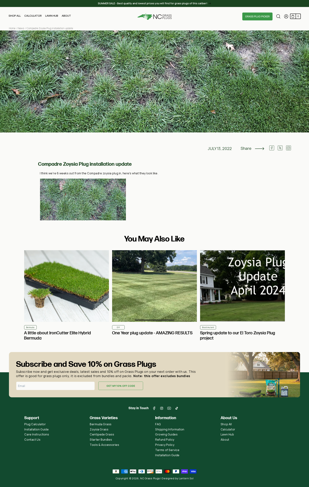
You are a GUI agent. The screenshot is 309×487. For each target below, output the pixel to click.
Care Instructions (36, 434)
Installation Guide (36, 429)
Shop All (226, 424)
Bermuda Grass (101, 424)
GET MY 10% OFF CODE (120, 385)
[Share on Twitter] (280, 149)
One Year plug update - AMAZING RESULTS (152, 333)
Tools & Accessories (104, 445)
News (21, 28)
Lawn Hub (227, 434)
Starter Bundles (101, 440)
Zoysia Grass (99, 429)
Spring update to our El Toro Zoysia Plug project (237, 335)
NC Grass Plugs (150, 478)
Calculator (228, 429)
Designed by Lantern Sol (177, 478)
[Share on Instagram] (288, 149)
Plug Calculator (35, 424)
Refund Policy (164, 440)
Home (12, 28)
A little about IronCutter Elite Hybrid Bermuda (57, 335)
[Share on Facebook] (271, 149)
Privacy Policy (164, 445)
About (225, 440)
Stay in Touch (139, 408)
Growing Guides (166, 434)
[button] (15, 17)
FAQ (158, 424)
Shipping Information (169, 429)
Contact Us (32, 440)
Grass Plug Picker (257, 16)
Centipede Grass (102, 434)
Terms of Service (167, 450)
